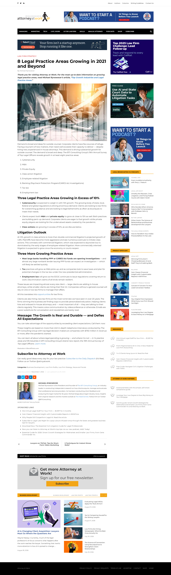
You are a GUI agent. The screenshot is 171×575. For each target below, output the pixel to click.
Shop (120, 31)
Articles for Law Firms (62, 456)
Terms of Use (116, 568)
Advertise (127, 568)
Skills (82, 31)
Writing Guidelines (137, 3)
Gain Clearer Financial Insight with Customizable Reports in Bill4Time (50, 414)
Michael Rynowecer (27, 71)
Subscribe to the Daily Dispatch (81, 358)
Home (151, 568)
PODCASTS (110, 31)
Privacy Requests (101, 568)
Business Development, (36, 367)
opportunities (44, 294)
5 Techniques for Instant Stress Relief (78, 444)
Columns (125, 3)
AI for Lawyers (70, 31)
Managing (23, 31)
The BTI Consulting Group (87, 385)
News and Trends (79, 367)
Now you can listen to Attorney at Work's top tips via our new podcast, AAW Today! (56, 429)
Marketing (35, 31)
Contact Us (150, 3)
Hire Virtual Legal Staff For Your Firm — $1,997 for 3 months (46, 411)
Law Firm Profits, (51, 367)
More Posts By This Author (28, 402)
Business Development (61, 495)
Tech (45, 31)
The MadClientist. (82, 397)
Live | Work (55, 31)
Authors (117, 3)
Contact (137, 568)
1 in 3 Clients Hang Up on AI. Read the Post (132, 353)
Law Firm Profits (77, 495)
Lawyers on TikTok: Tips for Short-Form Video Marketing (44, 444)
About (110, 3)
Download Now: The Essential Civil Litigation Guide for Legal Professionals (52, 426)
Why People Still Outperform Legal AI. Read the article (44, 417)
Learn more (40, 344)
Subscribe (130, 31)
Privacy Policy (86, 568)
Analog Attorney (95, 31)
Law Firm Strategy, (65, 367)
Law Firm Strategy (91, 495)
